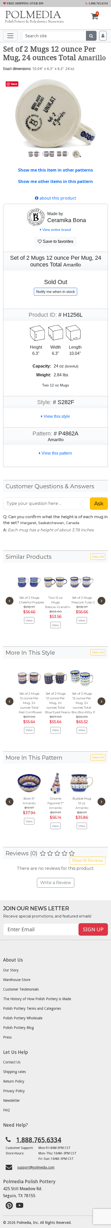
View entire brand (56, 230)
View (29, 620)
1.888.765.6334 (98, 3)
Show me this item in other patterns (55, 170)
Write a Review (55, 882)
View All (98, 557)
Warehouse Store (16, 980)
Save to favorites (57, 241)
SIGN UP (93, 929)
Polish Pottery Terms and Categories (32, 1008)
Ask (99, 503)
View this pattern (56, 453)
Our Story (11, 970)
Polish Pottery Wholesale (22, 1018)
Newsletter (11, 1100)
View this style (56, 416)
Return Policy (13, 1081)
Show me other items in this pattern (55, 181)
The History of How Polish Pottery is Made (37, 999)
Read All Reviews (87, 860)
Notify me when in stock (55, 292)
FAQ (6, 1110)
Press (7, 1037)
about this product (57, 198)
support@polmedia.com (35, 1167)
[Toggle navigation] (10, 36)
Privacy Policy (14, 1091)
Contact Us (11, 1062)
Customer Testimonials (21, 989)
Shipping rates (14, 1072)
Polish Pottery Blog (18, 1028)
